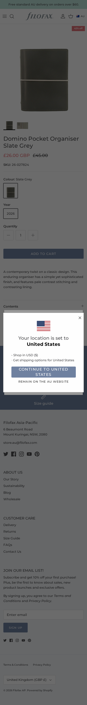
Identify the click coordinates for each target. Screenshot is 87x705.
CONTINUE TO (43, 372)
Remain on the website (43, 381)
